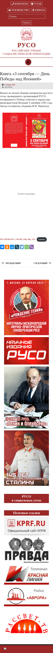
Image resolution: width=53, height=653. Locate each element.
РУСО (26, 45)
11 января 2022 (9, 85)
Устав (37, 4)
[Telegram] (22, 247)
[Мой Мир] (12, 247)
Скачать (41, 239)
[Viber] (31, 247)
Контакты (21, 4)
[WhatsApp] (26, 247)
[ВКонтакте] (2, 247)
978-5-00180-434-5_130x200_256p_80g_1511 (17, 239)
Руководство (20, 10)
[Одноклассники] (7, 247)
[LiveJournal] (17, 247)
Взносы (40, 10)
